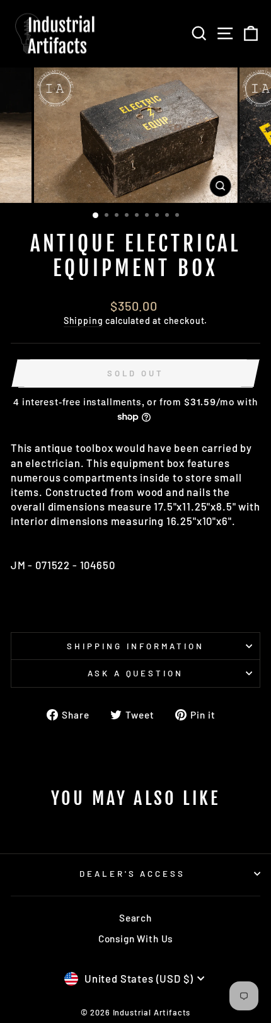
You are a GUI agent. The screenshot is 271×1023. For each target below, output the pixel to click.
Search (135, 917)
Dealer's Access (132, 874)
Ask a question (136, 673)
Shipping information (135, 646)
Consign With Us (135, 938)
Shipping (83, 320)
